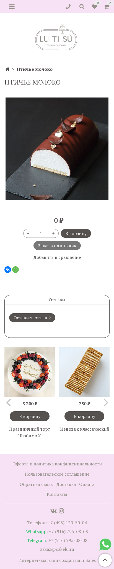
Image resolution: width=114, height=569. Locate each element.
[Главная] (8, 69)
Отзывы (57, 300)
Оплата (86, 484)
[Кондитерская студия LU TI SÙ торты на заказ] (57, 37)
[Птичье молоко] (57, 149)
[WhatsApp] (15, 269)
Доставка (66, 484)
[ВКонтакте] (7, 269)
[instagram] (61, 510)
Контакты (57, 494)
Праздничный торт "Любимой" (29, 432)
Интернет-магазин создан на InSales (57, 560)
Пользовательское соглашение (57, 474)
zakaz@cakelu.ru (57, 549)
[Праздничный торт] (29, 372)
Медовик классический (84, 429)
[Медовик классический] (84, 372)
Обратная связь (36, 484)
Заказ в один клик (57, 246)
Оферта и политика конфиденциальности (57, 464)
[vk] (53, 510)
